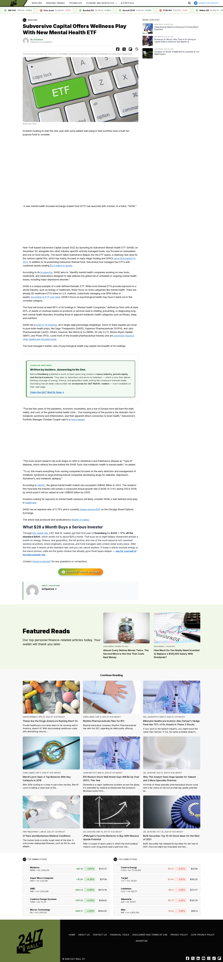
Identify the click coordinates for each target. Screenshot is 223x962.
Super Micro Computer (42, 878)
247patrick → (49, 589)
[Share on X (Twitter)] (124, 49)
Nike (123, 909)
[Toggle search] (189, 3)
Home (72, 934)
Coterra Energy (129, 867)
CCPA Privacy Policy (202, 934)
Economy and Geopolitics (100, 3)
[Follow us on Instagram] (208, 958)
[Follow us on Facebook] (187, 958)
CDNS (32, 902)
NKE (122, 912)
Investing (37, 3)
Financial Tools (119, 934)
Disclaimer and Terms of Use (149, 934)
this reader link (40, 533)
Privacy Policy (179, 934)
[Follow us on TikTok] (214, 958)
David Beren (108, 646)
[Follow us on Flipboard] (130, 49)
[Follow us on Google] (136, 49)
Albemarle (126, 899)
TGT (123, 881)
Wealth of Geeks (80, 519)
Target (124, 878)
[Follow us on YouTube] (203, 958)
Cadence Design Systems (43, 899)
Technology (75, 3)
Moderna (34, 867)
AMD (32, 888)
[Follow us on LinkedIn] (198, 958)
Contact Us (100, 934)
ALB (122, 902)
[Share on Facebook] (117, 49)
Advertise (142, 941)
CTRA (123, 870)
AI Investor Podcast (208, 3)
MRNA (32, 870)
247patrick (38, 39)
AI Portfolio (127, 3)
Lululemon (126, 888)
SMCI (32, 881)
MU (31, 912)
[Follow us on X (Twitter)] (192, 958)
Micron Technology (40, 909)
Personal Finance (55, 3)
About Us (84, 934)
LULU (123, 891)
